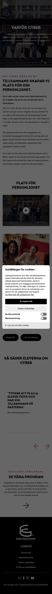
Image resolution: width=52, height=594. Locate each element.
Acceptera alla (26, 301)
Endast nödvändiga (26, 309)
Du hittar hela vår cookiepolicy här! (19, 294)
